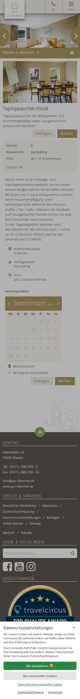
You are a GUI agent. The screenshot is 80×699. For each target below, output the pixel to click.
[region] (40, 645)
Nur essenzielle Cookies (40, 676)
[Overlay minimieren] (74, 627)
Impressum (55, 692)
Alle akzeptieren (37, 666)
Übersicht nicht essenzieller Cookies (40, 684)
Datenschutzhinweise (31, 692)
